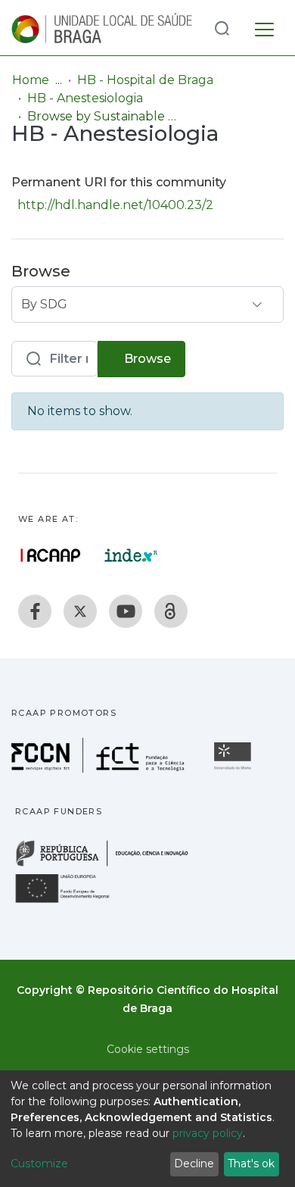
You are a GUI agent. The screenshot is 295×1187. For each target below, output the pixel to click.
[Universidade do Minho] (234, 768)
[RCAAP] (171, 611)
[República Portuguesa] (109, 864)
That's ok (251, 1163)
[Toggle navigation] (264, 27)
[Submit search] (221, 27)
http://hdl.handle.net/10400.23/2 (115, 205)
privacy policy (207, 1133)
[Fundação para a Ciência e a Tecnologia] (99, 768)
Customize (39, 1163)
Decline (194, 1163)
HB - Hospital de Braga (145, 80)
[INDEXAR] (131, 555)
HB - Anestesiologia (85, 98)
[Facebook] (34, 611)
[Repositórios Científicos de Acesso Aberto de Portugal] (50, 555)
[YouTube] (125, 611)
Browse (146, 358)
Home (30, 80)
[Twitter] (80, 611)
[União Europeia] (71, 902)
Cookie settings (148, 1049)
